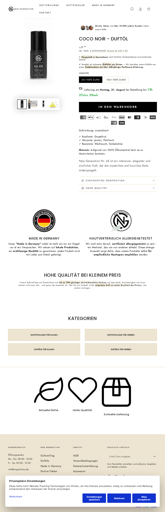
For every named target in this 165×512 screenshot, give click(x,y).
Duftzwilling (47, 455)
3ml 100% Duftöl (90, 80)
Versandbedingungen (85, 461)
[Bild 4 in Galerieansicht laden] (54, 104)
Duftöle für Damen (44, 349)
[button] (132, 9)
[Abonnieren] (155, 456)
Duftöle (45, 461)
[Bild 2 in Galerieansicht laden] (32, 104)
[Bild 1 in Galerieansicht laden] (22, 104)
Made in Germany (51, 466)
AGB (76, 455)
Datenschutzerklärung (85, 466)
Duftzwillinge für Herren (121, 335)
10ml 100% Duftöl (116, 80)
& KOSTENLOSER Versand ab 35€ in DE (109, 50)
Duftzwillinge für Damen (44, 335)
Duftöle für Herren (121, 349)
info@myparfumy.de (18, 469)
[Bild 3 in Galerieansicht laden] (43, 104)
